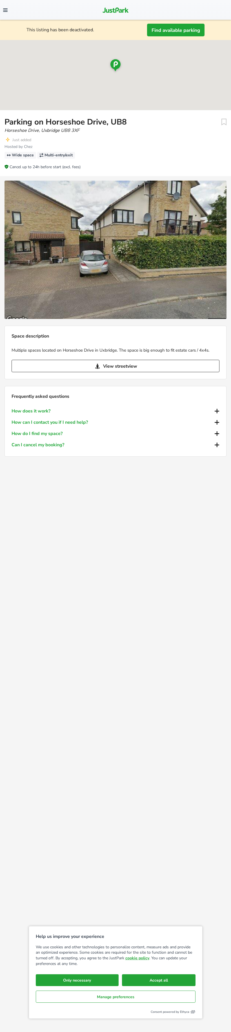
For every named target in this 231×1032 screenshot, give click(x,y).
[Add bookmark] (224, 122)
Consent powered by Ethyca (170, 1012)
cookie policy (137, 958)
